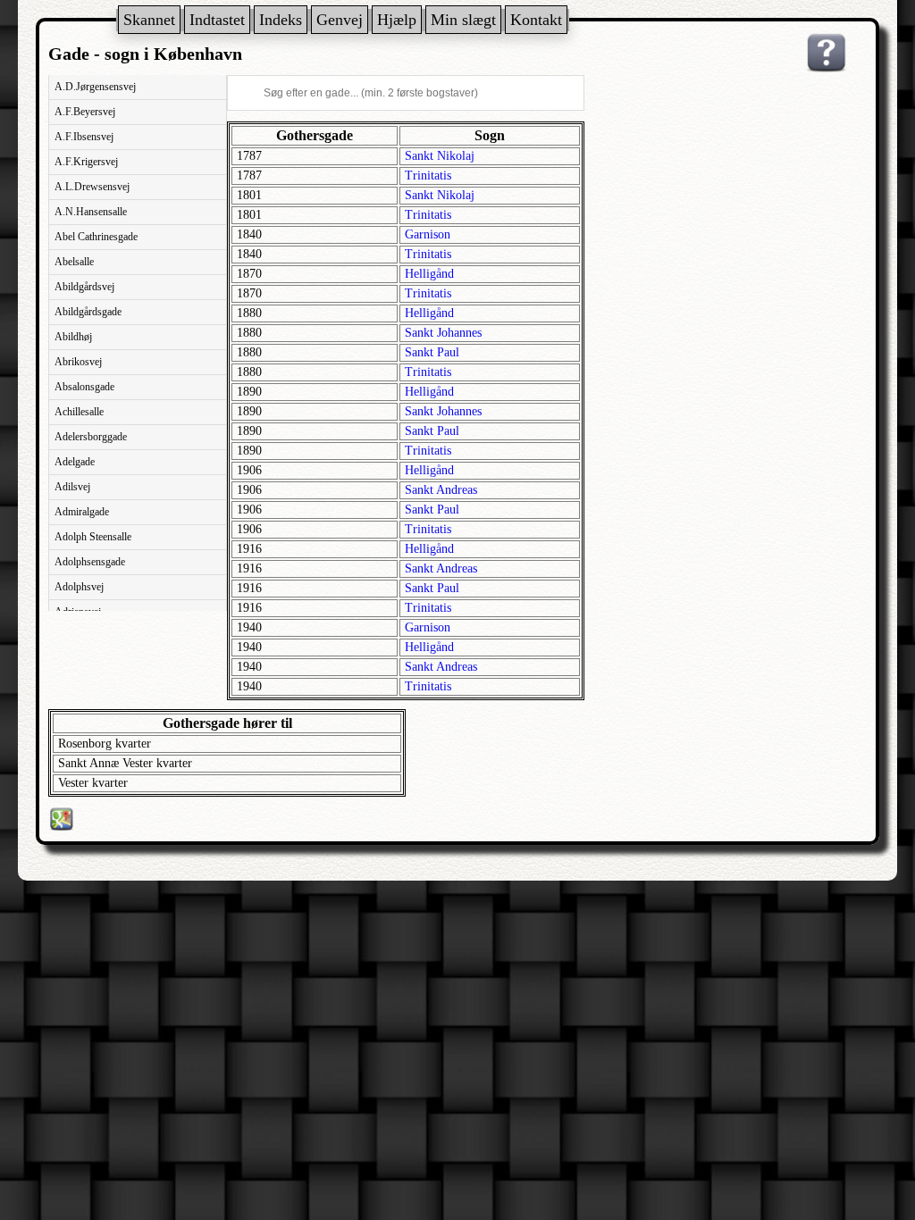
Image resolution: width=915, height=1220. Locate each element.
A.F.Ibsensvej (84, 136)
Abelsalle (74, 261)
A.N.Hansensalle (91, 211)
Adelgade (75, 461)
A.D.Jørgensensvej (95, 86)
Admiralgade (82, 512)
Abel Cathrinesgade (96, 236)
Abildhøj (73, 336)
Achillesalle (79, 411)
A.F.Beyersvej (85, 111)
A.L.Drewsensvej (92, 186)
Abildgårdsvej (84, 286)
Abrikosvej (78, 361)
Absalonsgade (84, 386)
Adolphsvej (79, 587)
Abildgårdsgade (88, 311)
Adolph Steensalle (93, 537)
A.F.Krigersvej (86, 161)
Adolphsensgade (90, 562)
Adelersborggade (91, 436)
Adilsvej (72, 486)
